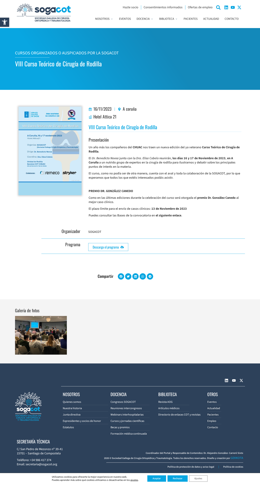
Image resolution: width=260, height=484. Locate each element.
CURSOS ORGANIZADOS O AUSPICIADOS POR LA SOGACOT (67, 53)
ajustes (134, 480)
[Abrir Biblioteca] (176, 19)
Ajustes (198, 478)
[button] (4, 22)
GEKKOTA (237, 458)
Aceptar (157, 478)
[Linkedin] (226, 7)
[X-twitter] (239, 7)
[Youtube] (233, 7)
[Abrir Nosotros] (111, 19)
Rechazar (177, 478)
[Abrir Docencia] (152, 19)
